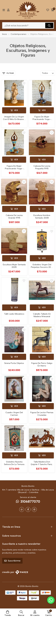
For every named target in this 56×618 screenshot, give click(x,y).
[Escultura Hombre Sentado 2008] (42, 191)
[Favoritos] (47, 10)
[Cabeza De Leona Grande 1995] (14, 191)
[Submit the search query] (49, 25)
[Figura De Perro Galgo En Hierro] (42, 339)
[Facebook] (28, 509)
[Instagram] (34, 509)
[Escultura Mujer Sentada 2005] (14, 241)
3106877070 (30, 501)
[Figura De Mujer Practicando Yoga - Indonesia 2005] (42, 93)
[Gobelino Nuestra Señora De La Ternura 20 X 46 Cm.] (14, 438)
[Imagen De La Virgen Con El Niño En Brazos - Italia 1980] (14, 93)
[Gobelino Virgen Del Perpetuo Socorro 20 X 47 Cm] (42, 241)
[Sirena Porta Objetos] (14, 339)
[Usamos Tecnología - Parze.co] (15, 572)
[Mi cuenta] (8, 10)
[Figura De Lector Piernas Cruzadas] (42, 389)
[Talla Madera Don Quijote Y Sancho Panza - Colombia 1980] (42, 438)
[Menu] (3, 10)
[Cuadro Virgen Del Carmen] (14, 389)
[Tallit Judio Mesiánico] (14, 290)
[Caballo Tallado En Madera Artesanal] (42, 290)
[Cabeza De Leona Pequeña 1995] (42, 142)
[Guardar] (24, 83)
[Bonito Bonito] (28, 9)
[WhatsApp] (21, 509)
